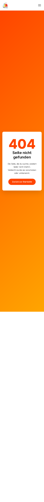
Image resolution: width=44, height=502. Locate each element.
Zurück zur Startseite (22, 182)
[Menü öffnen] (39, 5)
